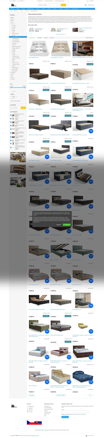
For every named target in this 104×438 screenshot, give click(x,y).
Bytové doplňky (15, 69)
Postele (13, 35)
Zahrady (13, 28)
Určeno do (13, 23)
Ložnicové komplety (16, 41)
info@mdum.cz (31, 406)
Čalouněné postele (16, 36)
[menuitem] (12, 9)
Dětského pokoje (15, 67)
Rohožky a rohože (15, 62)
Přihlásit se (65, 417)
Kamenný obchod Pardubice (50, 430)
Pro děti (12, 77)
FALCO (14, 98)
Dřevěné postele (16, 38)
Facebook (30, 411)
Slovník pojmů (46, 413)
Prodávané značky (47, 412)
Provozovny (14, 25)
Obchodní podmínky (48, 1)
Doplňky (12, 20)
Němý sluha (14, 43)
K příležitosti (13, 72)
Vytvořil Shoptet (91, 435)
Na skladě (14, 91)
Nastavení (59, 224)
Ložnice (13, 32)
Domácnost (13, 79)
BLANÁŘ (14, 96)
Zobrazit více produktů (60, 34)
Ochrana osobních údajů (59, 1)
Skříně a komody (15, 33)
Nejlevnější (40, 37)
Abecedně (52, 37)
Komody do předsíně (16, 58)
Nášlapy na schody (16, 64)
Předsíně (13, 51)
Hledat (63, 5)
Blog (45, 415)
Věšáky (13, 59)
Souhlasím (67, 224)
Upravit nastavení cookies (34, 435)
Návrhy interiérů (58, 430)
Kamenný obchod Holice (39, 430)
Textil (12, 22)
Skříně (13, 61)
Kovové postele (15, 40)
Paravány (14, 45)
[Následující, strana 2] (90, 395)
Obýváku (13, 66)
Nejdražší (46, 37)
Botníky (13, 53)
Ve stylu (12, 74)
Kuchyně (13, 30)
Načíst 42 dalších (61, 395)
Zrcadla (13, 54)
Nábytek (12, 17)
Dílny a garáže (14, 71)
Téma (12, 75)
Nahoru (31, 395)
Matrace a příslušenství (16, 46)
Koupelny (13, 49)
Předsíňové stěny (15, 56)
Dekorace (12, 19)
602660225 (31, 408)
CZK (87, 1)
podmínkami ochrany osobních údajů (79, 414)
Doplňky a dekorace (16, 48)
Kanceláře (14, 27)
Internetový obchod (65, 430)
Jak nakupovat (40, 1)
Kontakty (45, 410)
